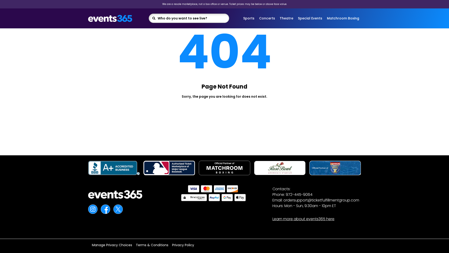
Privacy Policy (183, 245)
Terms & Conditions (152, 245)
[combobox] (192, 18)
